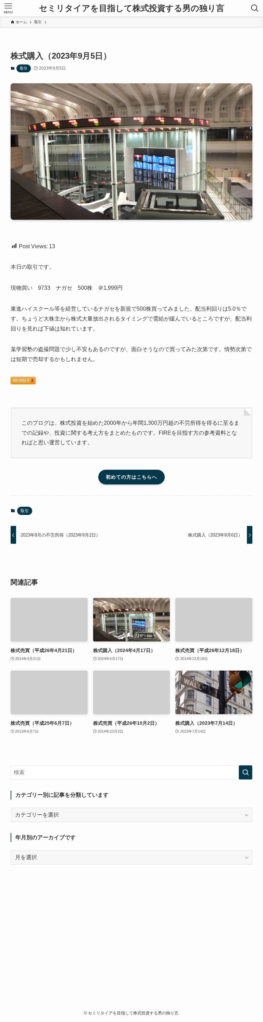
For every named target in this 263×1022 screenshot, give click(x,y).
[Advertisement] (132, 924)
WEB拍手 (23, 380)
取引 (23, 68)
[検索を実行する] (245, 772)
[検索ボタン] (255, 8)
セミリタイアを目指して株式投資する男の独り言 (131, 8)
